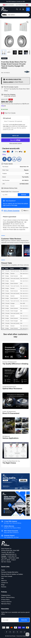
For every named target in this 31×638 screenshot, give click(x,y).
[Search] (17, 9)
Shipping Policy (5, 595)
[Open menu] (28, 9)
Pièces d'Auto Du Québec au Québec (12, 574)
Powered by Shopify (21, 636)
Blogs (3, 584)
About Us (4, 580)
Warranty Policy (5, 603)
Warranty (26, 210)
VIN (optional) (7, 118)
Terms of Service (6, 601)
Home (3, 570)
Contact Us (4, 582)
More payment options (15, 143)
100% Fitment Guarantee (11, 210)
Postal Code (10, 191)
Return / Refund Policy (8, 597)
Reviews (3, 587)
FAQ (2, 578)
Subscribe (24, 620)
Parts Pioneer (12, 636)
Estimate (23, 194)
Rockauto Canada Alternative (9, 572)
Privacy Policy (5, 599)
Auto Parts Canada (6, 576)
